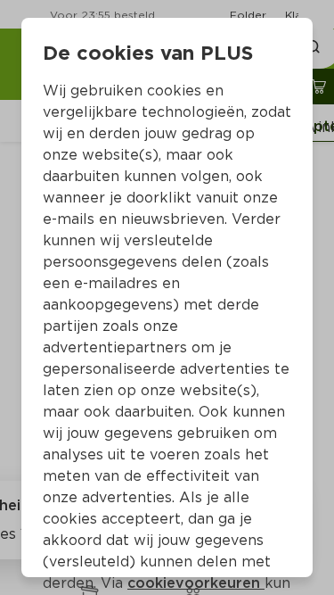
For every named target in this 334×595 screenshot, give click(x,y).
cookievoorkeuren (196, 582)
